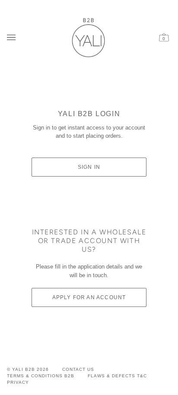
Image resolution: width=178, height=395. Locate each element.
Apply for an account (89, 297)
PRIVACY (18, 382)
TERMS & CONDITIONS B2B (40, 375)
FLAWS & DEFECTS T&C (117, 375)
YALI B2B (23, 369)
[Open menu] (13, 37)
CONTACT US (78, 369)
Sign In (89, 167)
